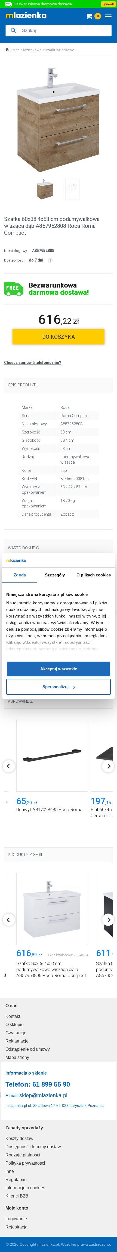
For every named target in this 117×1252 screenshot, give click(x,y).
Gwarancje (15, 1032)
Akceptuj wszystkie (58, 669)
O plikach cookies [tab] (93, 575)
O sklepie (14, 1024)
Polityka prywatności (25, 1163)
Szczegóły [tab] (55, 575)
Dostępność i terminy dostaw (33, 1146)
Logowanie (16, 1218)
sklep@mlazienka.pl (43, 1095)
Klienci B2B (16, 1196)
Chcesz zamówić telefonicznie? (32, 362)
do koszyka (58, 337)
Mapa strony (17, 1057)
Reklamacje (17, 1041)
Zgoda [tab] (20, 575)
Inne (9, 1171)
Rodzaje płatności (22, 1155)
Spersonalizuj (55, 686)
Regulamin (16, 1179)
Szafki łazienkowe (59, 50)
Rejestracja (16, 1227)
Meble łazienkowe (27, 50)
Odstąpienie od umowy (27, 1049)
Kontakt (12, 1016)
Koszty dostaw (19, 1138)
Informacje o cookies (25, 1187)
